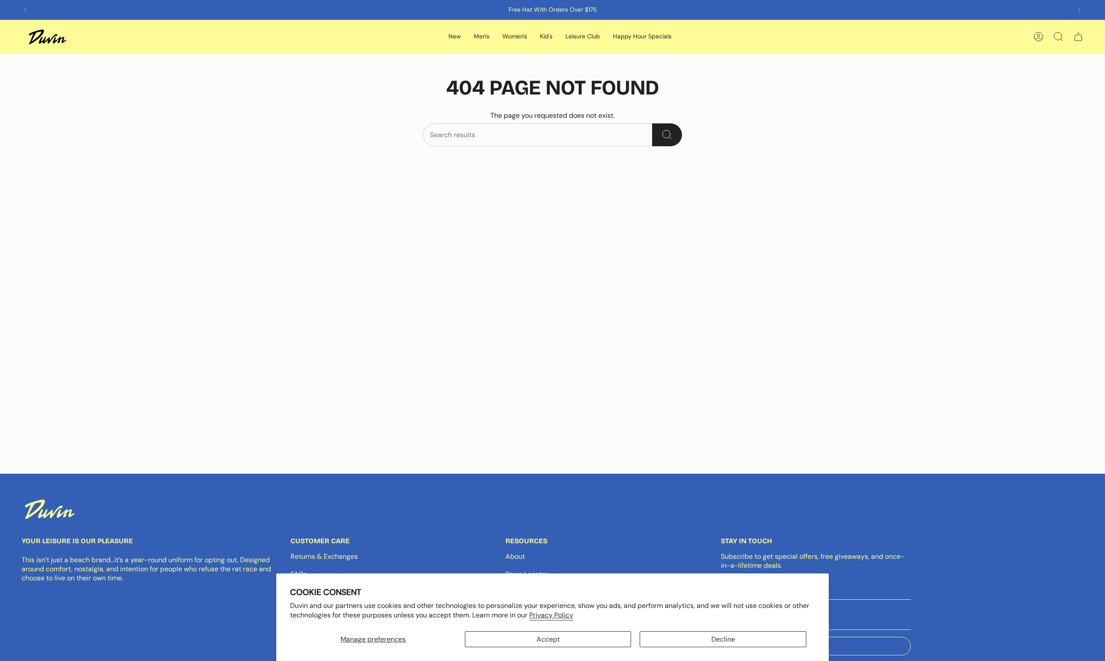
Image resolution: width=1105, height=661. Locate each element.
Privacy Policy (551, 615)
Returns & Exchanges (324, 556)
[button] (454, 36)
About (515, 556)
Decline (723, 639)
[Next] (1079, 10)
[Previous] (25, 10)
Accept (548, 639)
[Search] (667, 134)
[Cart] (1078, 36)
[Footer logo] (50, 509)
